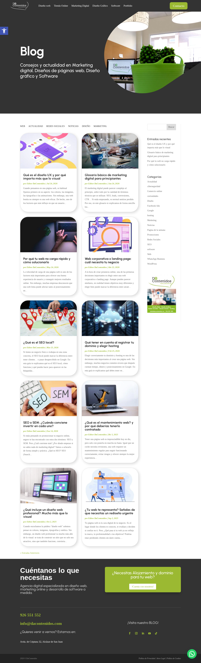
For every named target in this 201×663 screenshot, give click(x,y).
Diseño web (44, 6)
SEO (149, 244)
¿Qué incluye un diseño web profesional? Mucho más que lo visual (45, 513)
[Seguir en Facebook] (129, 633)
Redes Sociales (55, 126)
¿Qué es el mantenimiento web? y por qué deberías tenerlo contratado (109, 426)
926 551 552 (30, 615)
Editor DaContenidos (36, 183)
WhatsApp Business (156, 259)
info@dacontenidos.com (41, 623)
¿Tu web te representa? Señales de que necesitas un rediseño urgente (110, 511)
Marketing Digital (80, 6)
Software (115, 6)
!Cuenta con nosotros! (143, 586)
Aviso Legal (161, 658)
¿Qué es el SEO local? (38, 342)
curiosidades (152, 196)
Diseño (86, 126)
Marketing (100, 126)
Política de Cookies (174, 658)
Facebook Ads (153, 206)
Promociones (153, 235)
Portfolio (128, 6)
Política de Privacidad (147, 658)
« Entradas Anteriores (29, 553)
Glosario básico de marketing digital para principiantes (106, 176)
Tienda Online (61, 6)
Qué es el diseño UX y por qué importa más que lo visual (44, 176)
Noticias (73, 126)
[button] (4, 31)
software (151, 249)
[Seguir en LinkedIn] (142, 633)
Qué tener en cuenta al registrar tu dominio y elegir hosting (109, 344)
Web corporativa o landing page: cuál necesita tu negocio (108, 260)
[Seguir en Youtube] (149, 633)
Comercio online (154, 191)
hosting (150, 215)
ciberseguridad (153, 186)
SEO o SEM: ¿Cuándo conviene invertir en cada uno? (45, 424)
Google (150, 210)
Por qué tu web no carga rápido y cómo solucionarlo (46, 260)
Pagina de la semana (156, 230)
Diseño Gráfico (100, 6)
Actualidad (35, 126)
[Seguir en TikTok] (156, 633)
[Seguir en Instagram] (136, 633)
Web (22, 126)
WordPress (152, 264)
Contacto (178, 6)
